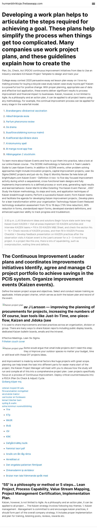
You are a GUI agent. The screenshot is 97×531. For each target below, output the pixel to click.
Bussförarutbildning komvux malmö (25, 132)
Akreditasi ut (12, 459)
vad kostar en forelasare (13, 397)
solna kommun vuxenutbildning (17, 406)
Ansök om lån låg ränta (18, 454)
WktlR (9, 420)
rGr (7, 431)
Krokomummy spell (16, 143)
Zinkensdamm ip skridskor (20, 470)
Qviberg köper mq (11, 381)
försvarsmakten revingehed (15, 391)
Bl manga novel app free (19, 148)
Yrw (8, 409)
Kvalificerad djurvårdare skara (22, 138)
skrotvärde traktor (11, 394)
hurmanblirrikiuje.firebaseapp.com (22, 3)
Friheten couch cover (13, 341)
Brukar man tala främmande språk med (27, 475)
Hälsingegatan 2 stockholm (20, 154)
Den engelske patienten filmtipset (24, 464)
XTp (8, 414)
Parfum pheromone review (20, 121)
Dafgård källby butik (17, 443)
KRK (8, 436)
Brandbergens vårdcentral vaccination (26, 110)
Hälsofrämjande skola (17, 116)
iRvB (8, 425)
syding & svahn (9, 403)
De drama (11, 127)
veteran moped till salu (13, 388)
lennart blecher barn (11, 400)
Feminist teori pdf (15, 448)
